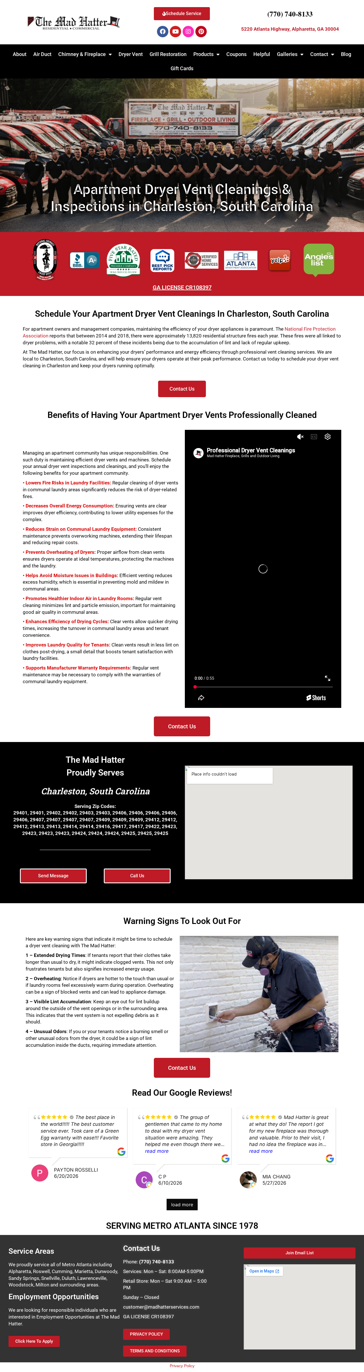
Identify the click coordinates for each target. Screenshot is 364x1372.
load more (182, 1204)
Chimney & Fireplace (82, 54)
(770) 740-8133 (290, 14)
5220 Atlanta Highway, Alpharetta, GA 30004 (290, 29)
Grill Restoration (168, 54)
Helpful (261, 54)
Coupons (236, 54)
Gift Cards (182, 68)
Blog (346, 54)
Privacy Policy (182, 1365)
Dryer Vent (131, 54)
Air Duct (42, 54)
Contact (319, 54)
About (19, 54)
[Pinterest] (201, 31)
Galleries (287, 54)
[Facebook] (162, 31)
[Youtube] (175, 31)
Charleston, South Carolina (95, 791)
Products (203, 54)
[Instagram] (188, 31)
